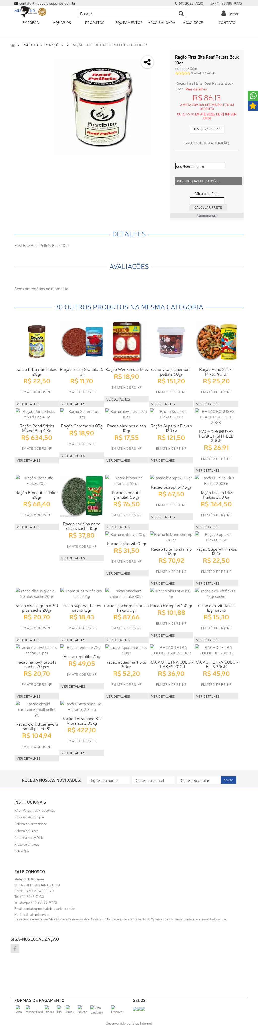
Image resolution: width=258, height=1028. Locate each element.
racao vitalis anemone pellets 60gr (171, 371)
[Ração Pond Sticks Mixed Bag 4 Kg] (36, 414)
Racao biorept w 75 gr (171, 487)
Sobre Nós (21, 851)
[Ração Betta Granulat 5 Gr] (81, 341)
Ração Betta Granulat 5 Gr (81, 371)
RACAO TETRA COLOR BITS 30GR (216, 664)
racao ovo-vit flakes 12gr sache (216, 607)
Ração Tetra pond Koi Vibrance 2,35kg (82, 720)
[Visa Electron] (100, 1012)
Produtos (32, 44)
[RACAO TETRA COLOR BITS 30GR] (216, 650)
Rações (56, 44)
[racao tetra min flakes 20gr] (36, 341)
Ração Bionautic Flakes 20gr (36, 494)
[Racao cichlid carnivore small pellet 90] (36, 709)
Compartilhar (161, 69)
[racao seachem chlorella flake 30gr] (126, 593)
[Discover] (118, 1011)
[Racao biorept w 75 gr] (171, 478)
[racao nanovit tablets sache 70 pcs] (36, 650)
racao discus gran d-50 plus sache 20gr (37, 607)
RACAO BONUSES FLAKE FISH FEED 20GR (216, 435)
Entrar (232, 13)
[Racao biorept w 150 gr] (171, 593)
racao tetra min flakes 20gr (37, 371)
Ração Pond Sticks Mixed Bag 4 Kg (37, 428)
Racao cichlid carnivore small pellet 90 (37, 726)
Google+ (161, 82)
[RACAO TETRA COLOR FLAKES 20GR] (171, 650)
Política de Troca (26, 830)
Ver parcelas (208, 129)
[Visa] (20, 1011)
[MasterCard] (35, 1011)
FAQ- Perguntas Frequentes (34, 810)
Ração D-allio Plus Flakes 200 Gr (216, 494)
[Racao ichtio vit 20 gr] (126, 534)
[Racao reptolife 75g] (81, 647)
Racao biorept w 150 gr (171, 605)
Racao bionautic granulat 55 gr (126, 494)
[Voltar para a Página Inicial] (13, 45)
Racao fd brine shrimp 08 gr (171, 551)
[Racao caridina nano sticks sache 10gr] (81, 496)
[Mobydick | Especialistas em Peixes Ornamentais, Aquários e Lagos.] (30, 12)
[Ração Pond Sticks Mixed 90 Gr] (216, 341)
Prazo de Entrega (26, 844)
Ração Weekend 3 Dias (126, 369)
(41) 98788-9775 (228, 3)
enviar (228, 780)
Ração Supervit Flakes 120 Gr (171, 428)
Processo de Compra (29, 817)
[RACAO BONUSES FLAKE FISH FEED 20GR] (216, 416)
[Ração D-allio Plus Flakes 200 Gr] (216, 480)
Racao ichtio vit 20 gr (126, 543)
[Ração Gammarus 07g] (81, 414)
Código (181, 68)
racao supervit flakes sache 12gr (81, 607)
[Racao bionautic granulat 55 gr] (126, 480)
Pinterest (161, 95)
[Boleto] (83, 1011)
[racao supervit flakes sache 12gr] (81, 593)
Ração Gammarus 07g (82, 426)
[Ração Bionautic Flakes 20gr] (36, 480)
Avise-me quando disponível (198, 181)
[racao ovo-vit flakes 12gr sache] (216, 593)
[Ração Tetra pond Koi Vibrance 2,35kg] (81, 706)
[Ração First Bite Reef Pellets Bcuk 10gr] (103, 106)
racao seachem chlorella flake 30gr (126, 607)
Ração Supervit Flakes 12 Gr (216, 551)
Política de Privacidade (30, 823)
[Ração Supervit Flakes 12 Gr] (216, 537)
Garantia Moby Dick (28, 837)
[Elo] (60, 1011)
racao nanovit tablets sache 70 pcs (36, 664)
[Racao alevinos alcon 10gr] (126, 414)
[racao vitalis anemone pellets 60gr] (171, 341)
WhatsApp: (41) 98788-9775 (35, 902)
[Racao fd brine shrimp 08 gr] (171, 537)
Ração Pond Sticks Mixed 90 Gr (216, 371)
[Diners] (50, 1011)
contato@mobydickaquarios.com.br (49, 908)
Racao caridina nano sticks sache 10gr (81, 526)
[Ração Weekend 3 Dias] (126, 341)
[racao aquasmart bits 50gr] (126, 650)
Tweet (161, 55)
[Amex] (71, 1011)
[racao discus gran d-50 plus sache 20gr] (36, 593)
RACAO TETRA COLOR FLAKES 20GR (171, 664)
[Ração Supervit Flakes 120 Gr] (171, 414)
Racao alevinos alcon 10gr (126, 428)
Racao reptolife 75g (81, 656)
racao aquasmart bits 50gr (126, 664)
